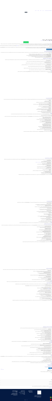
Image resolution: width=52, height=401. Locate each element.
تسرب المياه (42, 54)
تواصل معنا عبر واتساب (26, 42)
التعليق (51, 372)
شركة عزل (17, 45)
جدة (20, 43)
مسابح (36, 162)
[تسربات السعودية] (39, 392)
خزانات (38, 162)
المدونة (38, 10)
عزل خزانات (49, 288)
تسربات (24, 43)
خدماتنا (40, 10)
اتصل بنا (35, 10)
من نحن (43, 10)
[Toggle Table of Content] (50, 49)
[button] (51, 368)
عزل (49, 43)
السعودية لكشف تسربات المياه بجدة (48, 10)
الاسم (51, 379)
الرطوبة (46, 47)
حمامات (39, 162)
